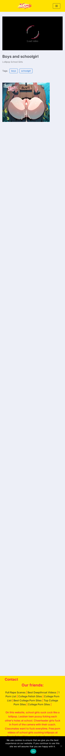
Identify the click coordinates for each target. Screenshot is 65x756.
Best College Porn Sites (28, 700)
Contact (11, 679)
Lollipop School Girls (12, 62)
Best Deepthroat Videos (42, 692)
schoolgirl (26, 71)
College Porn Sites (39, 704)
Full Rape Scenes (15, 692)
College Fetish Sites (30, 696)
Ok (33, 751)
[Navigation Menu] (56, 6)
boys (13, 71)
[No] (61, 746)
